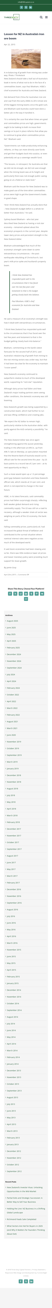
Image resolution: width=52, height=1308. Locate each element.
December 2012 (14, 1151)
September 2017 (14, 849)
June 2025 (11, 627)
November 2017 (14, 835)
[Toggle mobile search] (41, 17)
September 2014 (14, 1010)
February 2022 (13, 715)
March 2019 (12, 762)
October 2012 (13, 1164)
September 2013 (14, 1090)
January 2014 (13, 1064)
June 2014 (11, 1030)
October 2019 (13, 748)
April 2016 (11, 936)
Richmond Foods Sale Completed (21, 1219)
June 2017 (11, 862)
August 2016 (12, 909)
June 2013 (11, 1111)
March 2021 (12, 728)
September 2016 (14, 903)
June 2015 (11, 956)
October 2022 (13, 694)
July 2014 (11, 1023)
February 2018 (13, 822)
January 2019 (13, 768)
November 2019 (14, 741)
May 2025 (11, 634)
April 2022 (11, 701)
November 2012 (14, 1158)
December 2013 (14, 1070)
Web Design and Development (23, 1273)
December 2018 (14, 775)
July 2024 (11, 674)
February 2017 (13, 882)
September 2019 (14, 755)
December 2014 (14, 990)
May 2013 (11, 1117)
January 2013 (13, 1144)
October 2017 (13, 842)
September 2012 (14, 1171)
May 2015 (11, 963)
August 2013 (12, 1097)
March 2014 (12, 1050)
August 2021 (12, 721)
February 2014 (13, 1057)
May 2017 (11, 869)
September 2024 (14, 668)
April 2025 (11, 641)
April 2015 (11, 970)
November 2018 (14, 782)
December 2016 (14, 889)
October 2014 (13, 1003)
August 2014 (12, 1017)
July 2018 (11, 795)
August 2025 (12, 621)
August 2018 (12, 788)
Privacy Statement (38, 1270)
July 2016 (11, 916)
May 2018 (11, 802)
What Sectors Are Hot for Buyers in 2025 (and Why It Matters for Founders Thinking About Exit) (26, 1230)
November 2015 (14, 949)
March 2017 (12, 876)
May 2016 (11, 929)
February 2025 (13, 647)
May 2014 (11, 1037)
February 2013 (13, 1137)
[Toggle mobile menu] (46, 17)
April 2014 (11, 1044)
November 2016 (14, 896)
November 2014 (14, 996)
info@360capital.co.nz (26, 2)
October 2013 (13, 1084)
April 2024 (11, 681)
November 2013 (14, 1077)
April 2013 (11, 1124)
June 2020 (11, 735)
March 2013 (12, 1131)
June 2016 (11, 923)
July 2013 (11, 1104)
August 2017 (12, 856)
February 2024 (13, 688)
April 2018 (11, 808)
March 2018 (12, 815)
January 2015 (13, 983)
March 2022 (12, 708)
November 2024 (14, 661)
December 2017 (14, 829)
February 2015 (13, 976)
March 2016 (12, 943)
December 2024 (14, 654)
